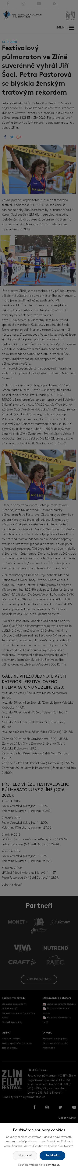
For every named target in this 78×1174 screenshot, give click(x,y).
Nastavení (25, 1155)
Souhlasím (52, 1155)
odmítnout (52, 1165)
